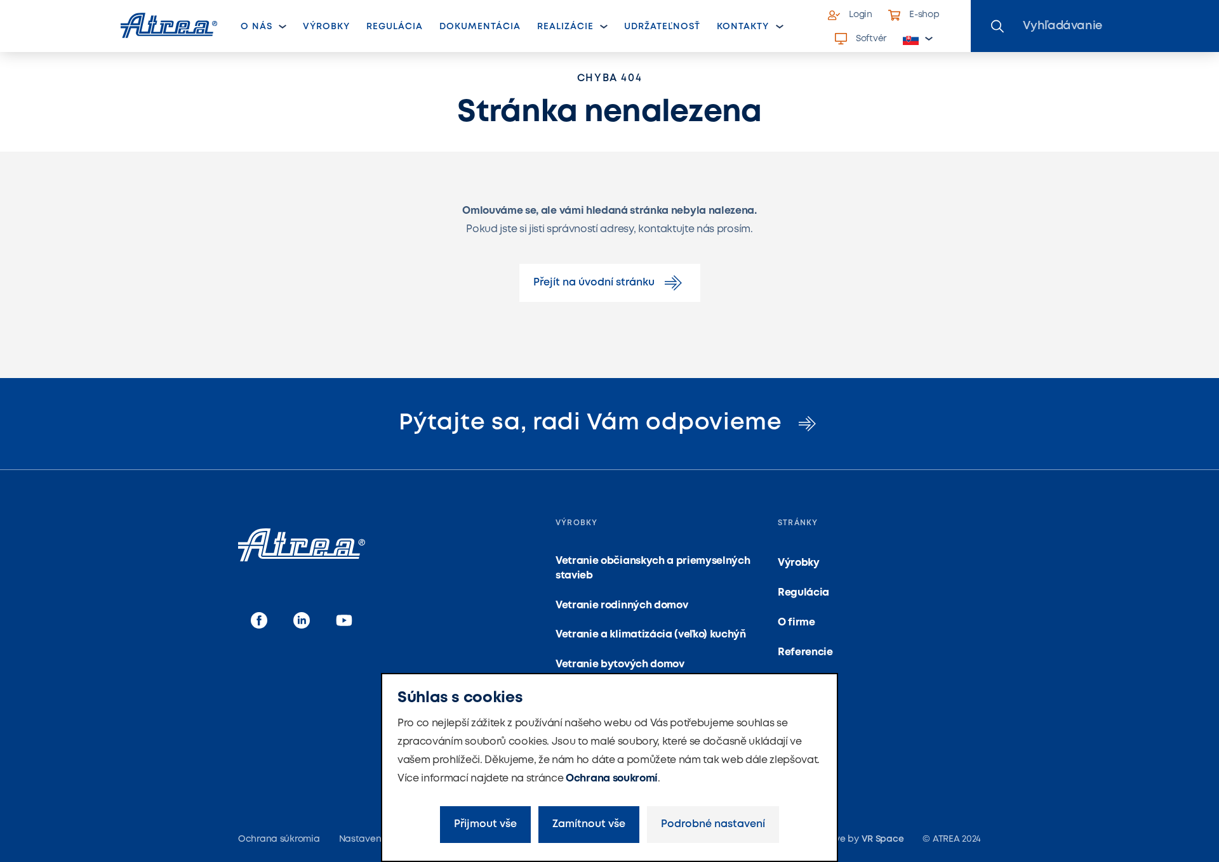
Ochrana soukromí (612, 778)
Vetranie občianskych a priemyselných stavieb (653, 568)
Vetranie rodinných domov (622, 605)
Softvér (871, 38)
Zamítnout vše (588, 824)
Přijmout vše (485, 824)
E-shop (924, 14)
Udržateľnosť (662, 26)
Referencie (805, 652)
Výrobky (326, 26)
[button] (918, 39)
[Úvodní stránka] (169, 25)
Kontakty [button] (743, 26)
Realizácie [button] (565, 26)
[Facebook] (259, 621)
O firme (796, 622)
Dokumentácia (480, 26)
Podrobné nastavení (713, 824)
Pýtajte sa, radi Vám (593, 423)
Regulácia (394, 26)
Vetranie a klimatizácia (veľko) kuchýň (651, 634)
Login (860, 14)
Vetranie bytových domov (620, 664)
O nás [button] (256, 26)
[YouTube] (344, 621)
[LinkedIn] (301, 621)
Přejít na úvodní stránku (594, 282)
